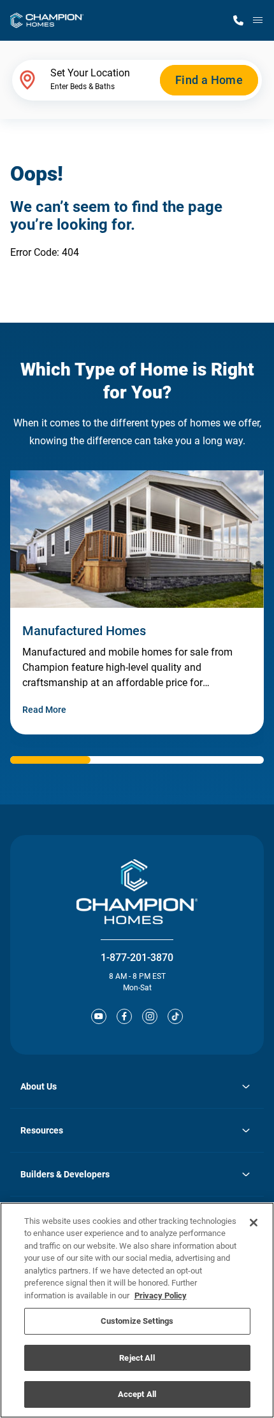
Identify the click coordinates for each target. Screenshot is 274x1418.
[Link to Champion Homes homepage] (46, 20)
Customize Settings (137, 1321)
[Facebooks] (124, 1016)
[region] (137, 1310)
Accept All (137, 1394)
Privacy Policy (160, 1295)
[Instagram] (149, 1016)
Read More (44, 710)
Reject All (136, 1358)
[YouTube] (98, 1016)
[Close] (254, 1223)
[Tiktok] (175, 1016)
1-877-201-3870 (137, 957)
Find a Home (209, 80)
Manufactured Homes (84, 630)
